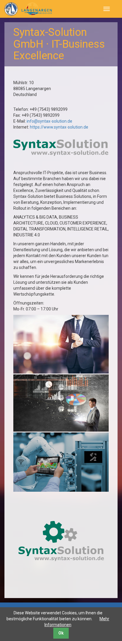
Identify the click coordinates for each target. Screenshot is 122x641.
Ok (61, 633)
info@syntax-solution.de (49, 121)
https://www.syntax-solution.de (59, 127)
